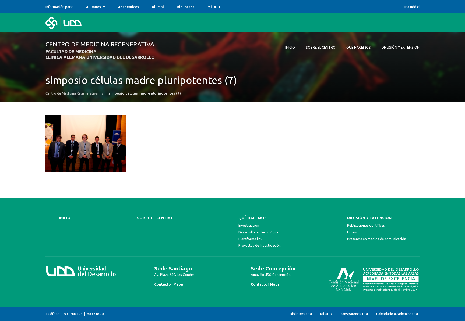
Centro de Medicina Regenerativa (71, 93)
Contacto (162, 284)
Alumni (158, 7)
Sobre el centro (154, 218)
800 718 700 (96, 314)
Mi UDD (213, 7)
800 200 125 (73, 314)
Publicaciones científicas (366, 225)
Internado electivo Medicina (110, 7)
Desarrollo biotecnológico (258, 232)
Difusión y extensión (369, 218)
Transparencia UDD (354, 314)
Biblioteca (186, 7)
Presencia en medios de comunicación (376, 239)
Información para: (59, 7)
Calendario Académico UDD (398, 314)
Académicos (128, 7)
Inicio (65, 218)
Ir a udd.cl (412, 7)
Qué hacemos (252, 218)
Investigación (248, 225)
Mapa (178, 284)
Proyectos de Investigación (259, 245)
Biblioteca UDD (301, 314)
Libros (352, 232)
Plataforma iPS (250, 239)
